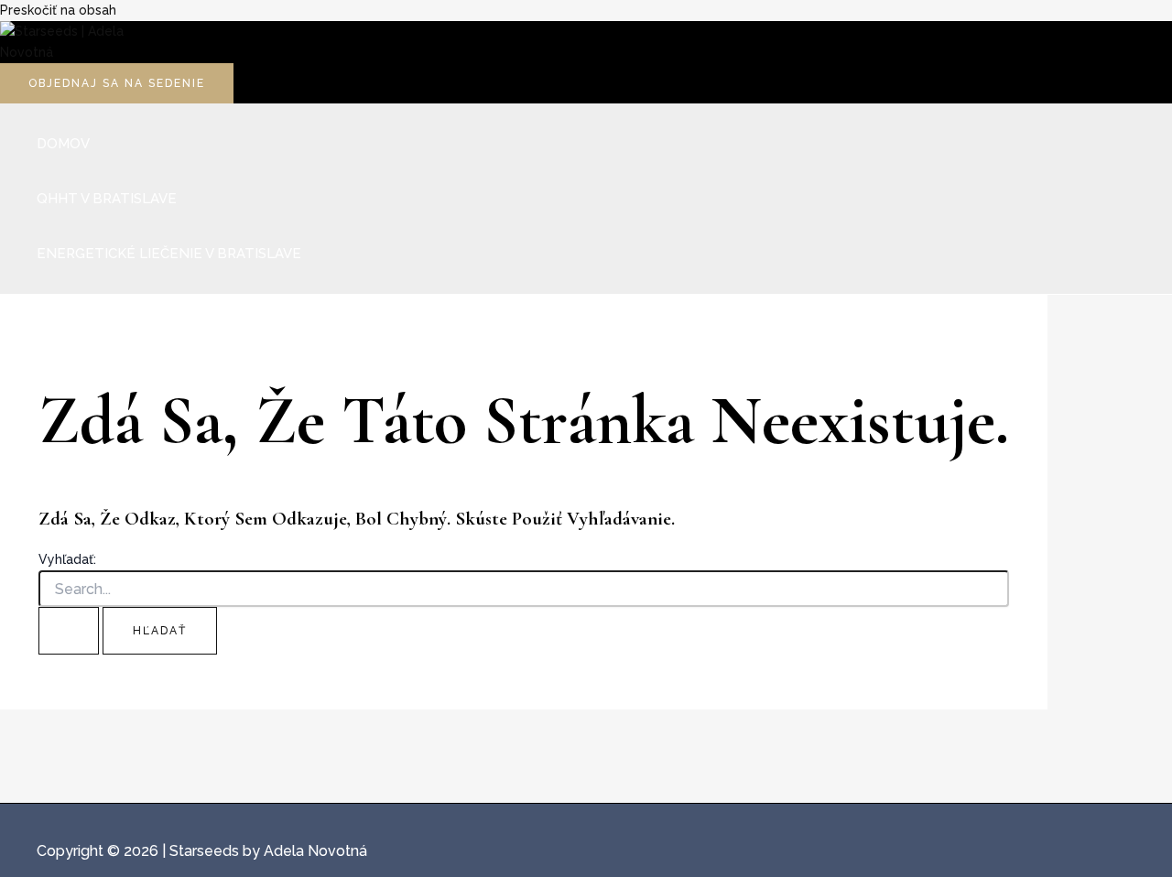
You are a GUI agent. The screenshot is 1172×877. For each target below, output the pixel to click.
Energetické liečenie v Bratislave (169, 253)
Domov (63, 143)
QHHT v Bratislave (107, 198)
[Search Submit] (68, 631)
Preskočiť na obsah (58, 10)
